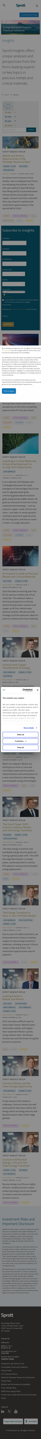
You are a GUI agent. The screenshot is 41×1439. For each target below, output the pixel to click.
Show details (29, 728)
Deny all (20, 747)
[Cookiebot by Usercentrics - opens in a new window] (24, 690)
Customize (19, 741)
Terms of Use (6, 350)
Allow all (20, 735)
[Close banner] (37, 690)
